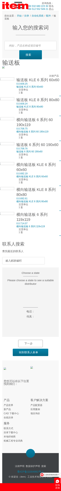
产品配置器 (36, 405)
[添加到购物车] (60, 235)
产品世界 (8, 405)
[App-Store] (40, 369)
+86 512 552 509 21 (37, 9)
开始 (19, 15)
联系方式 (8, 428)
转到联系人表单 (28, 352)
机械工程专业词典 (13, 440)
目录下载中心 (11, 432)
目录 (27, 15)
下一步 (28, 343)
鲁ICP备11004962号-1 (30, 471)
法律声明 (19, 466)
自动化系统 (37, 15)
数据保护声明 (33, 466)
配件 (49, 15)
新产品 (7, 409)
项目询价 (35, 413)
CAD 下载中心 (11, 413)
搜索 (28, 54)
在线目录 (8, 417)
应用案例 (35, 409)
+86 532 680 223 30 (37, 6)
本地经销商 (10, 436)
